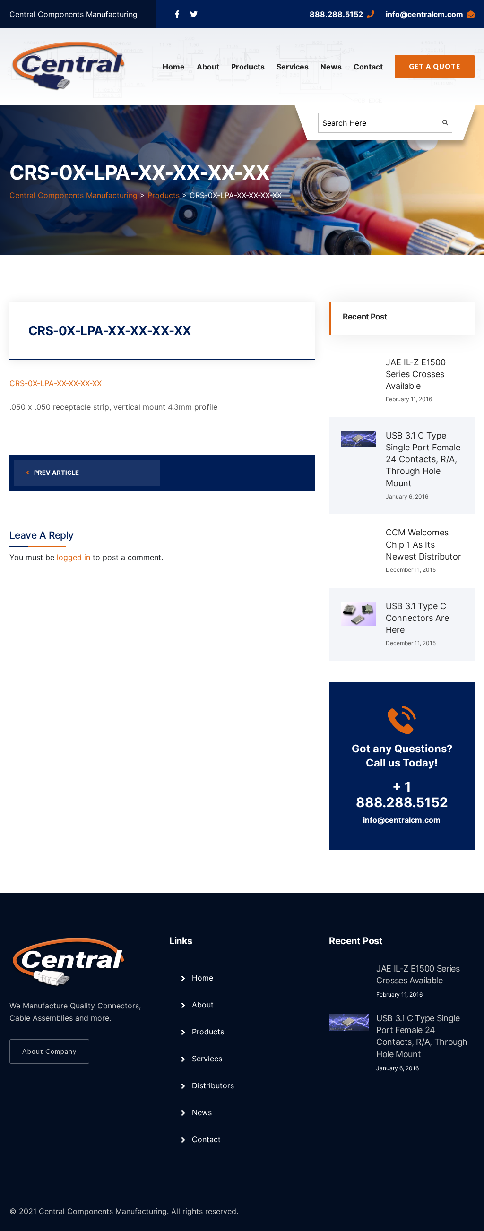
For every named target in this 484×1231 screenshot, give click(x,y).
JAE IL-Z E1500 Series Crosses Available (416, 374)
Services (293, 66)
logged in (73, 557)
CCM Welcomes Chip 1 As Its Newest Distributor (423, 544)
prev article (56, 472)
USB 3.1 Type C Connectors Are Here (417, 618)
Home (174, 66)
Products (248, 66)
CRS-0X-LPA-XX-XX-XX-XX (55, 383)
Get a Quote (434, 66)
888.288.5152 (336, 14)
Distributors (213, 1085)
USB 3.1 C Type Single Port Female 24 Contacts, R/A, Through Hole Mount (423, 459)
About (208, 66)
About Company (49, 1051)
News (331, 66)
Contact (368, 66)
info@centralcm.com (424, 14)
